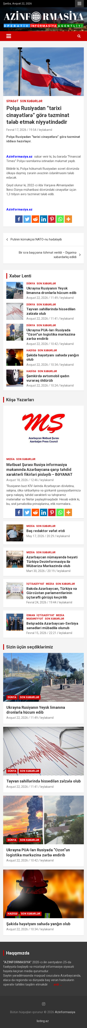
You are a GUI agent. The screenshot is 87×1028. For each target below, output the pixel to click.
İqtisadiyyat (35, 583)
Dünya (30, 283)
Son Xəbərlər (31, 101)
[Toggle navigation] (8, 36)
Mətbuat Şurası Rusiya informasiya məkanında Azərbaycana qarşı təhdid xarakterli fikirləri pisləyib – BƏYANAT (39, 469)
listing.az (43, 1021)
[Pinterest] (52, 219)
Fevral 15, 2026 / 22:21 (41, 633)
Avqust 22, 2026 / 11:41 (42, 318)
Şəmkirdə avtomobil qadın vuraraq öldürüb (47, 378)
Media (10, 459)
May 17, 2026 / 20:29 (40, 536)
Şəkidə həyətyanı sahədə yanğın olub (38, 924)
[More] (68, 219)
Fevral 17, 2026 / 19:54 (21, 129)
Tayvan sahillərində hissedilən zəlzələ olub (43, 781)
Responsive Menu (79, 3)
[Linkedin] (43, 219)
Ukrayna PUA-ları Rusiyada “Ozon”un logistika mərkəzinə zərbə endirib (50, 334)
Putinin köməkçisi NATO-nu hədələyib (36, 239)
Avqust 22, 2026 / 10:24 (42, 385)
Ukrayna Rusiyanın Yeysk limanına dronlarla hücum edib (51, 290)
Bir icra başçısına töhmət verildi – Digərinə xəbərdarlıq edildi (47, 255)
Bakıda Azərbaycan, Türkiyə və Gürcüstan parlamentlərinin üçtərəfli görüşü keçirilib (51, 592)
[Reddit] (35, 219)
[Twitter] (27, 219)
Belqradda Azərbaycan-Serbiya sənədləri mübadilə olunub (52, 625)
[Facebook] (19, 219)
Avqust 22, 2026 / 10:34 (42, 364)
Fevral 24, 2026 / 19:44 (41, 602)
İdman (30, 615)
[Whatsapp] (60, 219)
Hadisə (31, 350)
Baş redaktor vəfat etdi (45, 531)
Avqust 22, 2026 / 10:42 (42, 344)
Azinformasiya (65, 1012)
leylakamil (45, 129)
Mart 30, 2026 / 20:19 (40, 571)
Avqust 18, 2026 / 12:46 (22, 480)
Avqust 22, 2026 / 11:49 (42, 297)
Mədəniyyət (34, 618)
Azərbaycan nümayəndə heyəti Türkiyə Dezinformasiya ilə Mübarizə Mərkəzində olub (51, 561)
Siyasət (12, 101)
